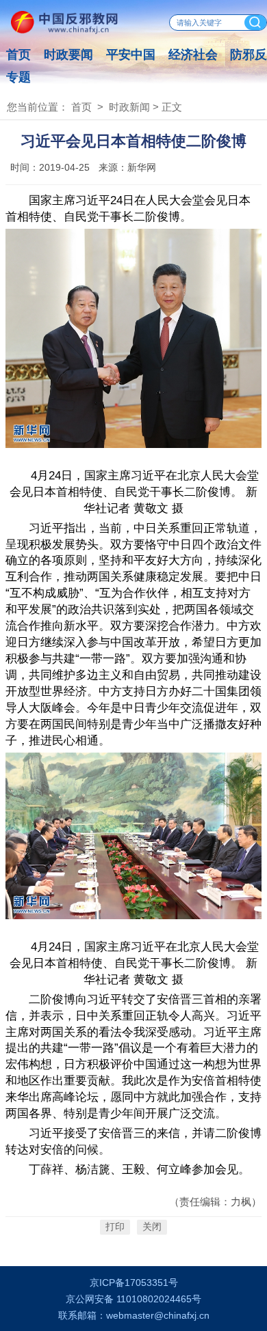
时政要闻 (68, 54)
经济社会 (193, 54)
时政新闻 (129, 107)
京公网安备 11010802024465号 (133, 1299)
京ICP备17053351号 (134, 1283)
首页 (18, 54)
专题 (18, 77)
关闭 (152, 1227)
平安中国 (130, 54)
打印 (115, 1227)
